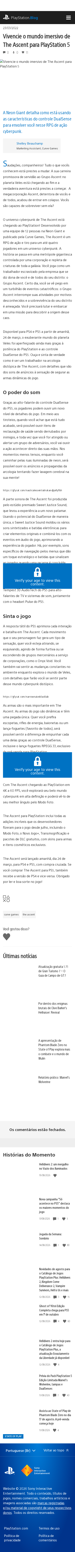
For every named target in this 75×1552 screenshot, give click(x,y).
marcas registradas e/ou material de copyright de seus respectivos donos (37, 1508)
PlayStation (24, 17)
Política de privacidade (12, 1538)
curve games (11, 914)
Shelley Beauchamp (30, 143)
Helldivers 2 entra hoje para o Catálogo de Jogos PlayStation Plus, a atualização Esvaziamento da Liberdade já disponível (54, 1349)
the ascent (29, 914)
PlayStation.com (16, 1528)
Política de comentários (48, 1538)
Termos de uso (49, 1528)
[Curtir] (55, 1175)
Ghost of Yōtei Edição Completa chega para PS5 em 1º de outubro (54, 1310)
